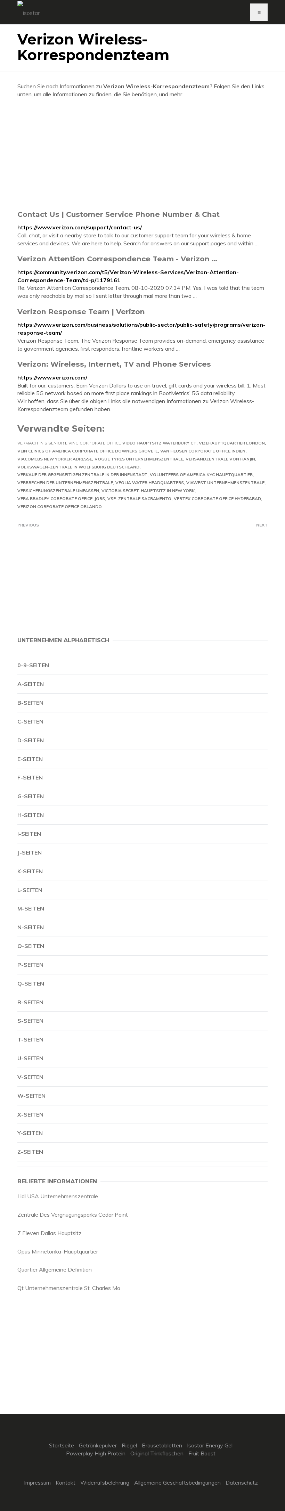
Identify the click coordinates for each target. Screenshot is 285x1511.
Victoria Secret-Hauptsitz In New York (148, 490)
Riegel (129, 1445)
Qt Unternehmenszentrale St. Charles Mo (68, 1287)
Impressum (37, 1482)
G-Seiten (30, 796)
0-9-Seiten (33, 665)
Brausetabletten (162, 1445)
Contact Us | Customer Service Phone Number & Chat (118, 214)
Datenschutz (242, 1482)
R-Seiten (30, 1002)
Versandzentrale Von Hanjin (220, 459)
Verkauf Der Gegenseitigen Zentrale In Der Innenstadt (82, 474)
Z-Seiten (30, 1151)
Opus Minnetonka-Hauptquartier (57, 1251)
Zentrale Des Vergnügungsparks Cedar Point (72, 1214)
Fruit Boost (201, 1453)
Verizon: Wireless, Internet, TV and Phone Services (114, 364)
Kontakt (65, 1482)
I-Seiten (29, 833)
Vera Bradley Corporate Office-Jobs (61, 498)
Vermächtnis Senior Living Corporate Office (69, 443)
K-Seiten (30, 871)
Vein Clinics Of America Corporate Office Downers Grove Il (87, 451)
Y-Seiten (30, 1132)
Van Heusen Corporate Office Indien (202, 451)
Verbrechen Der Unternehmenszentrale (65, 482)
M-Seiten (30, 908)
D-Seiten (30, 740)
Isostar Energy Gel (210, 1445)
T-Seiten (30, 1039)
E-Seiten (30, 758)
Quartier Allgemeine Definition (54, 1269)
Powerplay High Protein (95, 1453)
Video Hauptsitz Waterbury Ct (159, 443)
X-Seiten (30, 1114)
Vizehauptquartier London (232, 443)
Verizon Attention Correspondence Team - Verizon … (117, 258)
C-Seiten (30, 721)
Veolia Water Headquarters (149, 482)
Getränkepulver (98, 1445)
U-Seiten (30, 1058)
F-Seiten (30, 777)
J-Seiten (29, 852)
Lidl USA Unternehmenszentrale (57, 1196)
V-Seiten (30, 1076)
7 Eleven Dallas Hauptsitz (49, 1233)
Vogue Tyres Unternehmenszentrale (139, 459)
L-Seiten (29, 890)
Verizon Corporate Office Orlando (59, 506)
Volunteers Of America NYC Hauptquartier (201, 474)
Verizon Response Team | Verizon (81, 311)
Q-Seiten (30, 983)
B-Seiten (30, 702)
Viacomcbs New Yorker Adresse (54, 459)
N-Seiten (30, 927)
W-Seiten (31, 1095)
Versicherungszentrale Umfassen (58, 490)
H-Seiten (30, 814)
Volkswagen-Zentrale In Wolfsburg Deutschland (78, 466)
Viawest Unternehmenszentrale (225, 482)
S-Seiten (30, 1020)
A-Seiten (30, 683)
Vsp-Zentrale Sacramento (139, 498)
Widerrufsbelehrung (104, 1482)
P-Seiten (30, 964)
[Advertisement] (142, 154)
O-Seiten (30, 945)
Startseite (61, 1445)
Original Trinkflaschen (157, 1453)
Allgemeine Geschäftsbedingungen (177, 1482)
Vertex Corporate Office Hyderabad (217, 498)
